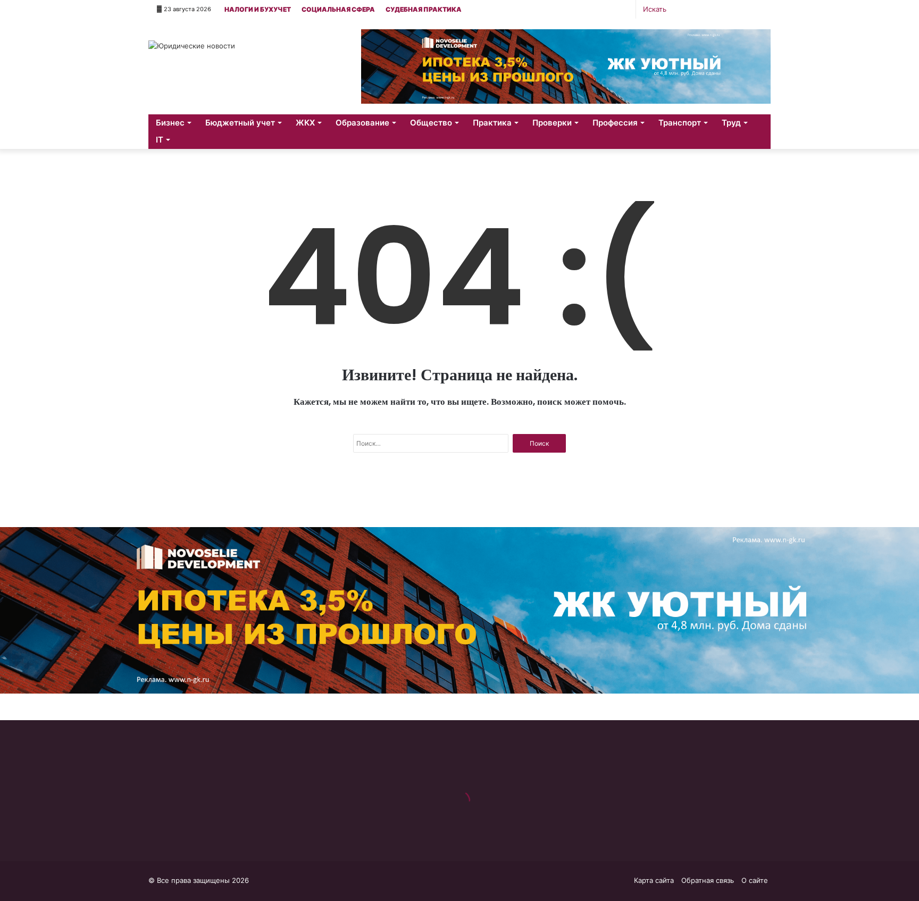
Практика (492, 123)
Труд (731, 123)
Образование (362, 123)
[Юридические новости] (191, 46)
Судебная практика (424, 9)
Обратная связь (707, 880)
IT (159, 140)
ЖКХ (305, 123)
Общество (431, 123)
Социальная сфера (338, 9)
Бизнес (170, 123)
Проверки (552, 123)
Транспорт (679, 123)
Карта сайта (654, 880)
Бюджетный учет (240, 123)
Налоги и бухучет (257, 9)
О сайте (754, 880)
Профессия (615, 123)
